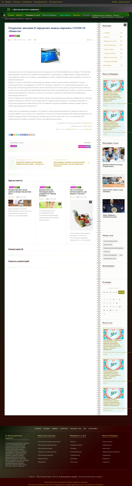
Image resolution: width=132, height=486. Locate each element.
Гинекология (108, 244)
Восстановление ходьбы (45, 448)
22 (120, 306)
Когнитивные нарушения (45, 455)
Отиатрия (73, 448)
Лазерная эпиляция (113, 53)
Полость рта (74, 462)
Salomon (11, 197)
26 (110, 310)
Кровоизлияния (43, 458)
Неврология (106, 458)
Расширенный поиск (40, 2)
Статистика (16, 2)
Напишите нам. (88, 129)
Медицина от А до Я (33, 15)
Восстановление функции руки (47, 445)
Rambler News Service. (87, 123)
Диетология (106, 448)
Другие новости (65, 15)
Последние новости (56, 2)
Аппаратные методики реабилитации (112, 63)
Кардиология (107, 455)
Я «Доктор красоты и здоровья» (68, 476)
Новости (13, 146)
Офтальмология (75, 455)
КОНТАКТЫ (64, 428)
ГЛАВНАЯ (38, 428)
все (121, 255)
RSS (85, 428)
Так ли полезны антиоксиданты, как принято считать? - (78, 192)
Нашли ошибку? (84, 146)
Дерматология (107, 445)
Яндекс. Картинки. (88, 126)
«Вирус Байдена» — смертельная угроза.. (110, 216)
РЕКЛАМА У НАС (75, 428)
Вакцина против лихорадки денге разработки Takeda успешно (47, 193)
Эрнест (42, 199)
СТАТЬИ (113, 33)
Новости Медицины (14, 36)
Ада (10, 40)
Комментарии (27, 2)
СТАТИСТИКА (92, 428)
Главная (11, 15)
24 (104, 310)
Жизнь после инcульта (113, 57)
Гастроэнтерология (110, 241)
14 (116, 303)
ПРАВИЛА (55, 428)
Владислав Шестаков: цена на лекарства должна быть (19, 192)
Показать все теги (110, 258)
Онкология (106, 462)
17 (104, 306)
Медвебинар (42, 462)
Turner (72, 197)
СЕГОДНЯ (46, 428)
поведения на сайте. (70, 129)
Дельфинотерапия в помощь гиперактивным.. (113, 165)
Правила (8, 2)
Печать (90, 40)
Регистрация (125, 2)
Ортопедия (73, 458)
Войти (115, 2)
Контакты (76, 15)
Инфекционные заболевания (113, 248)
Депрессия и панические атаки (47, 452)
